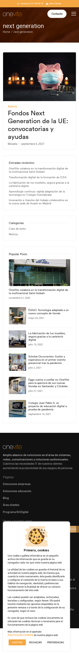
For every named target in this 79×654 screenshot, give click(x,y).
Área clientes (11, 504)
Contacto (57, 13)
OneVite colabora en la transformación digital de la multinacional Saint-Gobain (38, 170)
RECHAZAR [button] (35, 642)
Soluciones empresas (17, 484)
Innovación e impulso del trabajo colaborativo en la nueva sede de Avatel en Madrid (38, 202)
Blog (6, 498)
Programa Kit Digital (15, 512)
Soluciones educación (17, 491)
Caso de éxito (17, 228)
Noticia (12, 106)
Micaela (12, 143)
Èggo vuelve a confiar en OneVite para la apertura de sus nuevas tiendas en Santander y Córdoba (48, 383)
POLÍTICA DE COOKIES (20, 635)
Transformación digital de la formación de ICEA (38, 177)
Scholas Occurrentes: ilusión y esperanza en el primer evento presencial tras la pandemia (47, 360)
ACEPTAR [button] (17, 642)
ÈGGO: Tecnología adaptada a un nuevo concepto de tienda (48, 311)
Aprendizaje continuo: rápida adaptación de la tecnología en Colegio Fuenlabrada (37, 193)
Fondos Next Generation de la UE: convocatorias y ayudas (38, 124)
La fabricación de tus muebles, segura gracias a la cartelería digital (39, 184)
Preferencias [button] (55, 642)
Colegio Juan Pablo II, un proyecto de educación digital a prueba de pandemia (47, 406)
